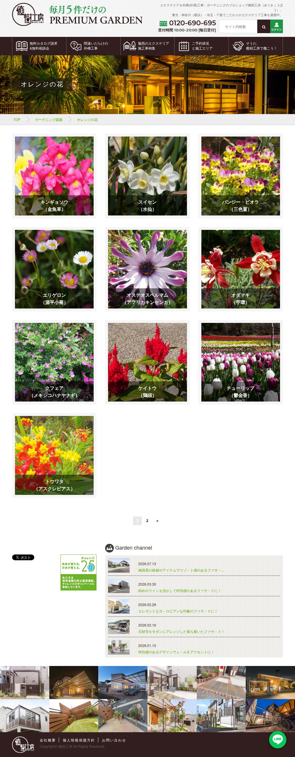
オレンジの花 (87, 119)
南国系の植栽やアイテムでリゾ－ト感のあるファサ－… (181, 569)
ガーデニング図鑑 (49, 119)
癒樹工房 (65, 746)
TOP (17, 119)
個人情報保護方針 (79, 739)
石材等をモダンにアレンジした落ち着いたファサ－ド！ (181, 631)
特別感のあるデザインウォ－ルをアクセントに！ (176, 651)
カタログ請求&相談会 (43, 45)
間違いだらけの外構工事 (96, 45)
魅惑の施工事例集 (153, 45)
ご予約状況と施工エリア (202, 45)
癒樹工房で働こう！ (261, 45)
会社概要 (48, 739)
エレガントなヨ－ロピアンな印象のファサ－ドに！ (178, 610)
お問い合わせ (114, 739)
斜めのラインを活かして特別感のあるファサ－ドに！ (179, 590)
